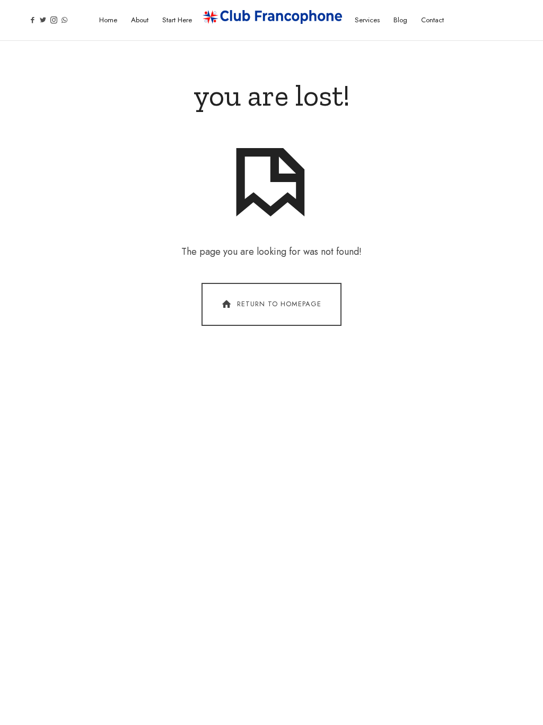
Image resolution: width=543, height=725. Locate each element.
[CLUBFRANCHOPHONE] (272, 17)
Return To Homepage (279, 304)
